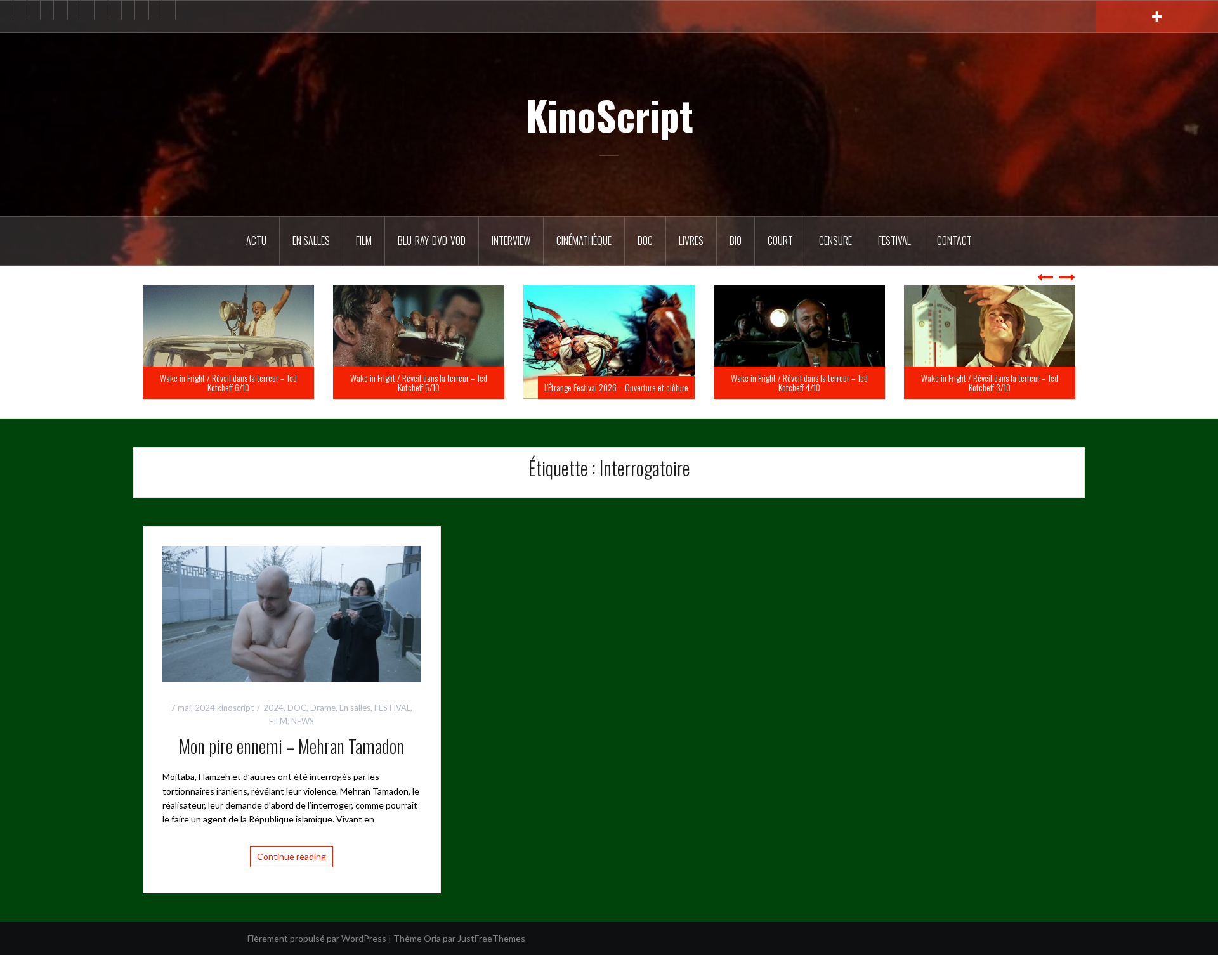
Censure (835, 240)
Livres (691, 240)
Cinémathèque (584, 240)
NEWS (302, 721)
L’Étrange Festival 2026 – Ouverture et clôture (807, 387)
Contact (954, 240)
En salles (311, 240)
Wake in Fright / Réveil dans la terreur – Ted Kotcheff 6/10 (418, 382)
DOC (645, 240)
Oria (432, 938)
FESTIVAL (392, 708)
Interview (511, 240)
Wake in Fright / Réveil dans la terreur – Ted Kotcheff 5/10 (609, 382)
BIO (736, 240)
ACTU (256, 240)
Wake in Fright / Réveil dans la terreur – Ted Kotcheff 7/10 (228, 382)
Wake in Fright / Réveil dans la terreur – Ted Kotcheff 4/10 (989, 382)
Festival (894, 240)
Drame (323, 708)
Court (780, 240)
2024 (273, 708)
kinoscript (235, 708)
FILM (364, 240)
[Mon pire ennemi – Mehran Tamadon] (291, 612)
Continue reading (291, 856)
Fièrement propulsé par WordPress (316, 938)
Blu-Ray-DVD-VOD (432, 240)
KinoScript (609, 115)
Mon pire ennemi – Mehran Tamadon (291, 746)
